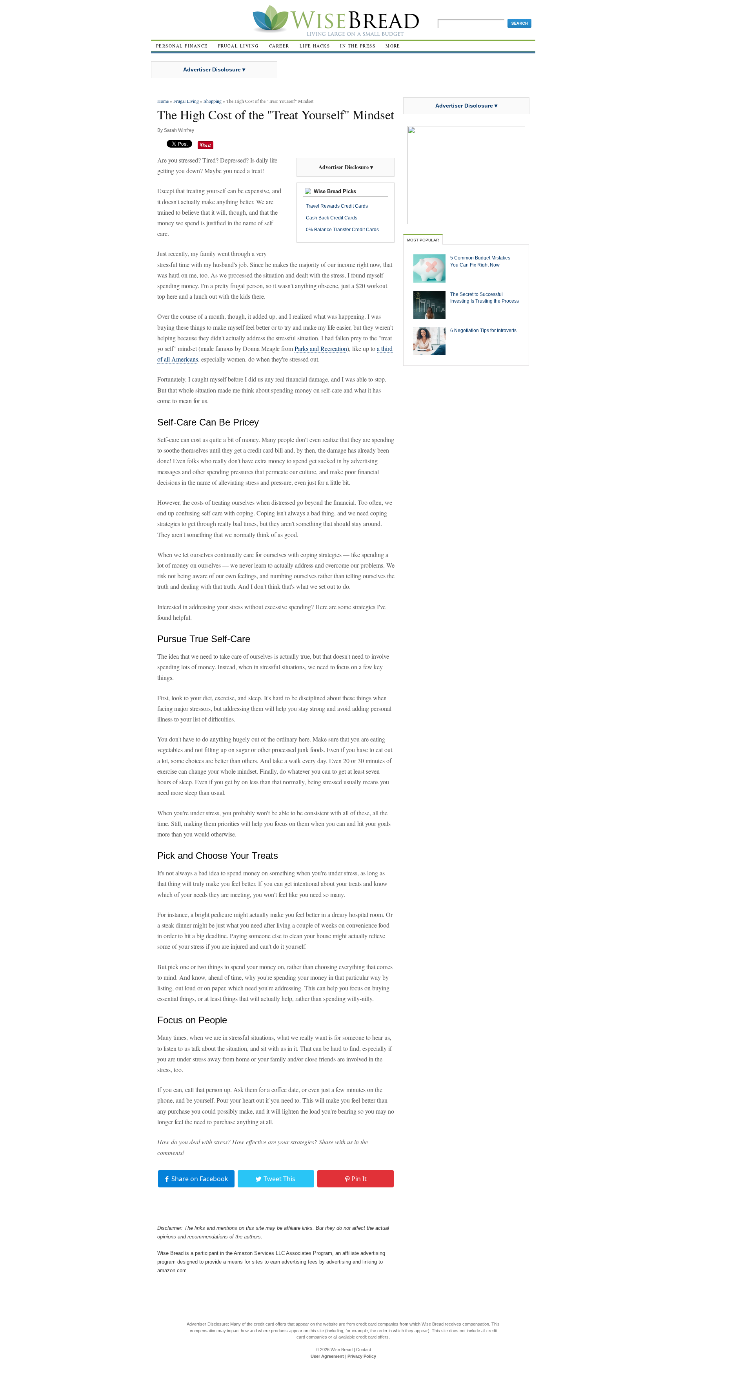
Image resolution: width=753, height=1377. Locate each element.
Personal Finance (182, 46)
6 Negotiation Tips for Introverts (483, 330)
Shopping (213, 101)
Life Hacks (315, 46)
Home (163, 101)
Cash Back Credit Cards (331, 218)
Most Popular (423, 240)
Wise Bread (342, 1349)
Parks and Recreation (321, 348)
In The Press (357, 46)
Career (279, 46)
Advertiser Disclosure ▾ (214, 69)
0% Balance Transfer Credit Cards (342, 229)
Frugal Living (238, 46)
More (393, 46)
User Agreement (327, 1356)
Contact (363, 1349)
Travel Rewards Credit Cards (337, 206)
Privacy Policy (361, 1356)
